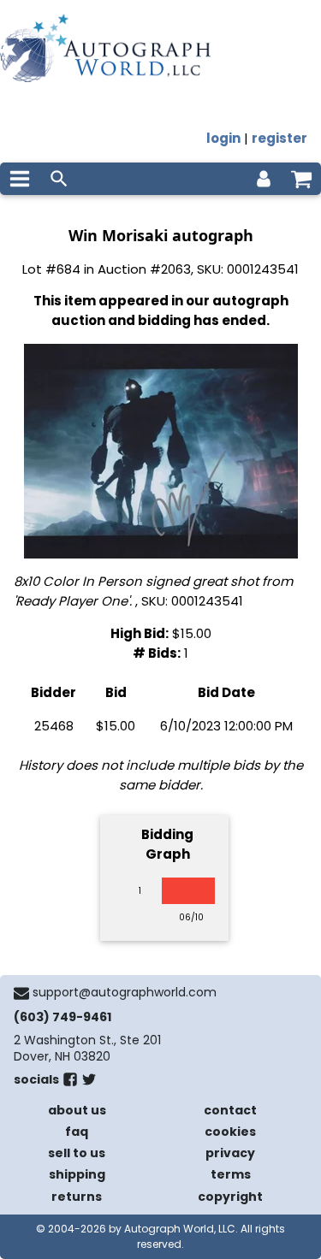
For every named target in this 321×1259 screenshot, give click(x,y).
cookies (230, 1131)
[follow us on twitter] (89, 1082)
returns (76, 1196)
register (279, 138)
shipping (77, 1174)
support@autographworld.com (125, 992)
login (223, 138)
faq (76, 1131)
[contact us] (21, 993)
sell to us (76, 1152)
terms (231, 1174)
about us (77, 1110)
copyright (230, 1196)
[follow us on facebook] (70, 1082)
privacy (230, 1152)
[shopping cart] (301, 178)
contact (230, 1110)
